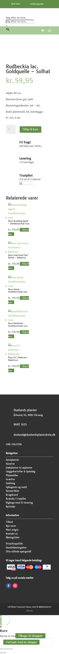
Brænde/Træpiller (16, 498)
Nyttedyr (10, 506)
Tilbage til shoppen (30, 635)
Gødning (10, 483)
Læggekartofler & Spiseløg (20, 471)
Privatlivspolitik (14, 543)
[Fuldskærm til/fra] (4, 648)
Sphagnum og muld (16, 487)
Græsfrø (10, 479)
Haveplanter (12, 459)
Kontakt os (12, 533)
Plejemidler (12, 475)
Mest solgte (12, 529)
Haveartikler (12, 490)
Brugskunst (12, 494)
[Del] (8, 648)
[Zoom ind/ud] (1, 648)
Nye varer (11, 525)
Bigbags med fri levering (19, 502)
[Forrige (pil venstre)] (1, 652)
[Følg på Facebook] (8, 585)
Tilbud (9, 521)
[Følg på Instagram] (15, 585)
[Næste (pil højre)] (4, 652)
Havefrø (10, 463)
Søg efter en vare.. (16, 17)
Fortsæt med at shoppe (21, 642)
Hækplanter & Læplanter (19, 467)
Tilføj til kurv (30, 129)
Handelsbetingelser (16, 547)
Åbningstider (13, 537)
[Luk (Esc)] (11, 648)
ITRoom (29, 611)
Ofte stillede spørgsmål (18, 551)
